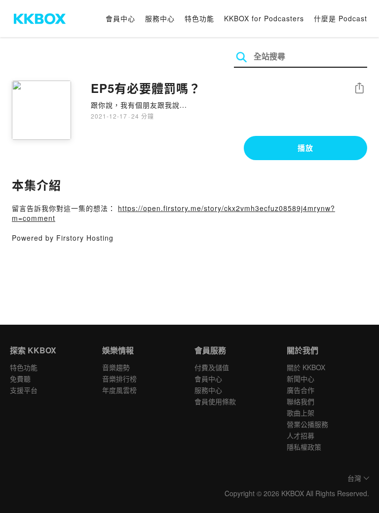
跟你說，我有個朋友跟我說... (139, 105)
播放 (305, 147)
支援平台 (24, 390)
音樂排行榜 (119, 379)
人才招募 (300, 435)
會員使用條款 (215, 401)
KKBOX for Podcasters (264, 18)
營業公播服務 (307, 424)
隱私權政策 (304, 447)
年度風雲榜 (119, 390)
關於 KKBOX (306, 367)
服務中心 (160, 18)
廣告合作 (300, 390)
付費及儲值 (211, 367)
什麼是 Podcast (340, 18)
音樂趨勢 (116, 367)
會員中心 (120, 18)
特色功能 (199, 18)
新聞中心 (300, 379)
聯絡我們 (300, 401)
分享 (359, 88)
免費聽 (20, 379)
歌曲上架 (300, 413)
